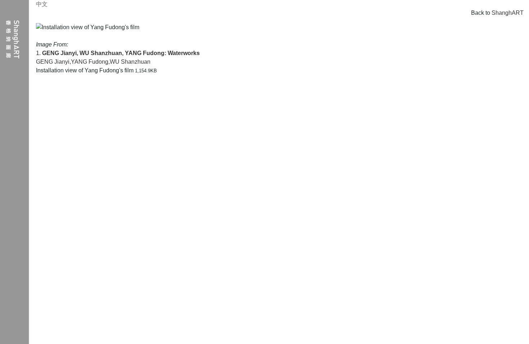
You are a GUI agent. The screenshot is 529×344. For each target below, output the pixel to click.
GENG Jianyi (52, 62)
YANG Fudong (89, 62)
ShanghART (508, 13)
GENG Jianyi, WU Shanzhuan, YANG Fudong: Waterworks (121, 53)
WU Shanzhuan (130, 62)
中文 (42, 4)
